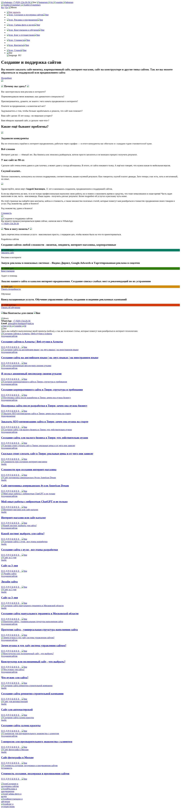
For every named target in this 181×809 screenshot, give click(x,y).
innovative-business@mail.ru (21, 323)
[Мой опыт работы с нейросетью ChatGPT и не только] (28, 493)
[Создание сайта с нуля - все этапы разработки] (24, 541)
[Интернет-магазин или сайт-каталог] (19, 509)
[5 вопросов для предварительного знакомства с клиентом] (30, 733)
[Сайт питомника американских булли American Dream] (28, 477)
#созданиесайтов (9, 336)
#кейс (4, 464)
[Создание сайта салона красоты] (17, 717)
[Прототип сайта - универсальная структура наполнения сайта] (32, 621)
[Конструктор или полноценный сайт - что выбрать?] (27, 653)
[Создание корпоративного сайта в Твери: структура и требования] (34, 381)
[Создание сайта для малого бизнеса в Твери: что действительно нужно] (36, 429)
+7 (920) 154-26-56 (21, 2)
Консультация (7, 271)
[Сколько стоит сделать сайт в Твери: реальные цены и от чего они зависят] (38, 445)
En (6, 7)
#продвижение (8, 416)
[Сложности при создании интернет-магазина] (24, 461)
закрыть (16, 12)
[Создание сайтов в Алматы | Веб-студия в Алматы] (26, 333)
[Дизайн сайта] (8, 573)
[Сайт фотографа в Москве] (15, 749)
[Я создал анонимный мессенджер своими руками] (26, 365)
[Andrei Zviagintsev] (21, 5)
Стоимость (6, 213)
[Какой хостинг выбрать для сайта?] (19, 525)
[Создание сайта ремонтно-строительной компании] (26, 685)
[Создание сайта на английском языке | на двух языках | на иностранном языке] (39, 349)
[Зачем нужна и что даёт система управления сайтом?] (27, 637)
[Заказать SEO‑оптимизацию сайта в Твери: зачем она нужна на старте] (36, 413)
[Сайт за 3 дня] (8, 557)
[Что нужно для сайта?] (12, 669)
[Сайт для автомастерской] (14, 701)
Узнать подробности (11, 289)
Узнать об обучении (10, 307)
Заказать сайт (7, 252)
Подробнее (6, 78)
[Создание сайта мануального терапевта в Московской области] (32, 605)
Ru (2, 7)
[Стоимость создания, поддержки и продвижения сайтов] (29, 765)
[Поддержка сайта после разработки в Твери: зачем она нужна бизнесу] (36, 397)
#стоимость (6, 768)
